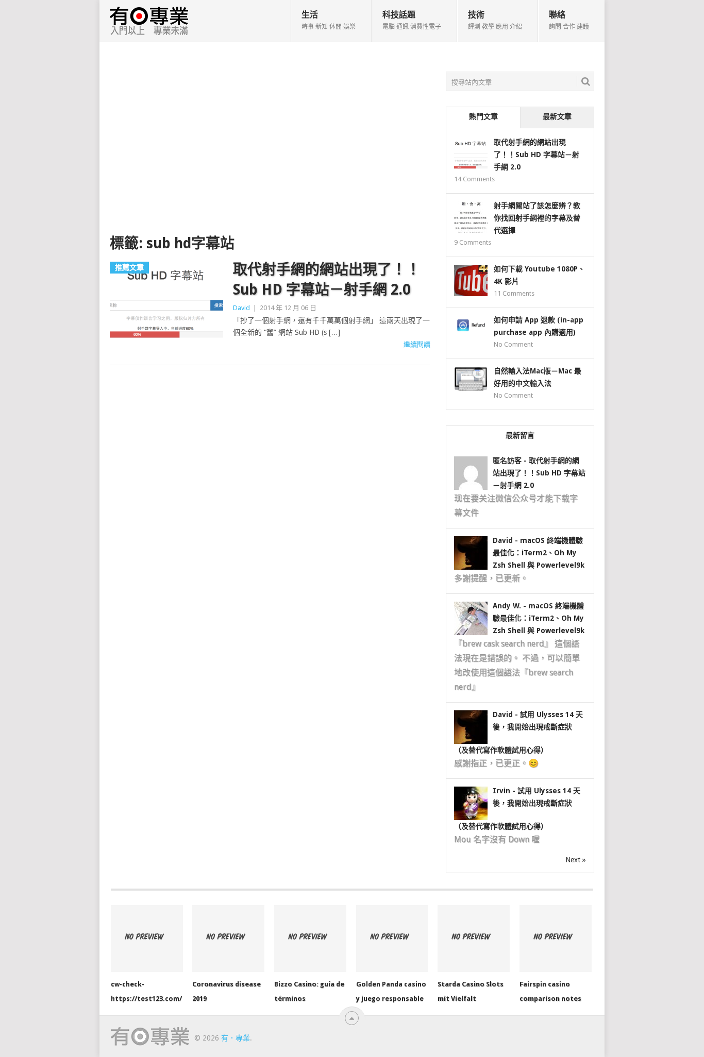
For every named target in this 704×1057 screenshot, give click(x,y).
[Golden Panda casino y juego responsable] (392, 938)
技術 (495, 20)
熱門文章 (483, 116)
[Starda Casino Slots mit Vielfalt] (474, 938)
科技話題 (411, 20)
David (241, 308)
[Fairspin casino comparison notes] (555, 938)
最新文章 (557, 116)
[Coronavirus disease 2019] (228, 938)
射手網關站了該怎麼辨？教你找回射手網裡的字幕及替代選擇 (537, 217)
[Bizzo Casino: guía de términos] (310, 938)
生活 (328, 20)
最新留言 (520, 435)
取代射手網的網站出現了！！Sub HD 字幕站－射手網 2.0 (327, 279)
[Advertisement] (270, 149)
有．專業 (235, 1038)
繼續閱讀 (417, 344)
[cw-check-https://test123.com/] (147, 938)
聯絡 (569, 20)
